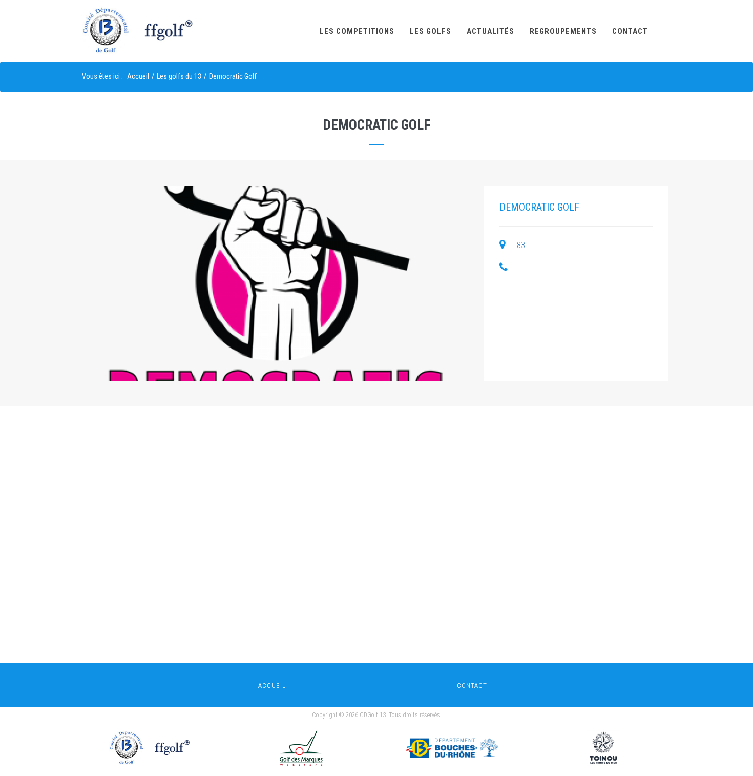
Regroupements (563, 31)
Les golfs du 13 (179, 76)
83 (521, 245)
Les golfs (430, 31)
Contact (630, 31)
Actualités (490, 31)
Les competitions (357, 31)
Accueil (138, 76)
